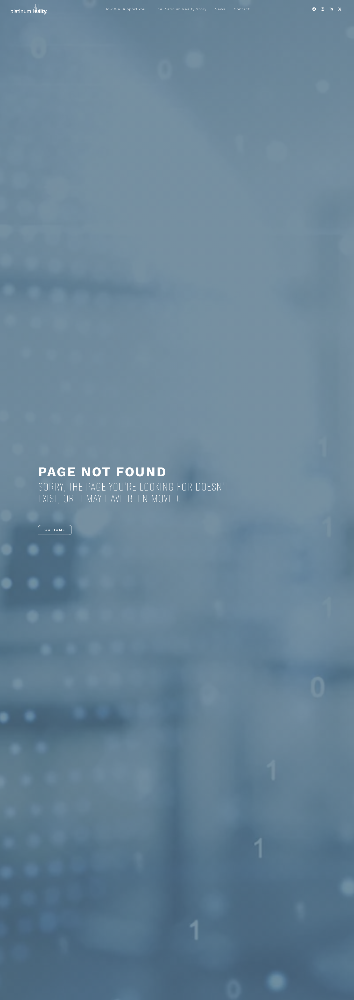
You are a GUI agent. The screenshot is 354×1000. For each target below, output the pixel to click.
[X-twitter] (339, 9)
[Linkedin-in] (331, 9)
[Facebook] (314, 9)
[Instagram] (322, 9)
